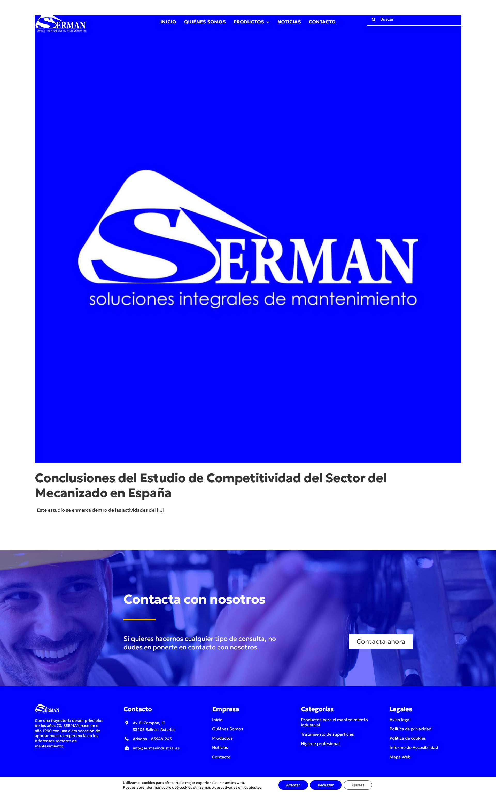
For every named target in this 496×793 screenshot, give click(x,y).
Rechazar (326, 785)
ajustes (255, 787)
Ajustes (357, 785)
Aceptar (293, 785)
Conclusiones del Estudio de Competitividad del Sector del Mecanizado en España (211, 485)
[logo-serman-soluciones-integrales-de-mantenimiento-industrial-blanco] (61, 12)
